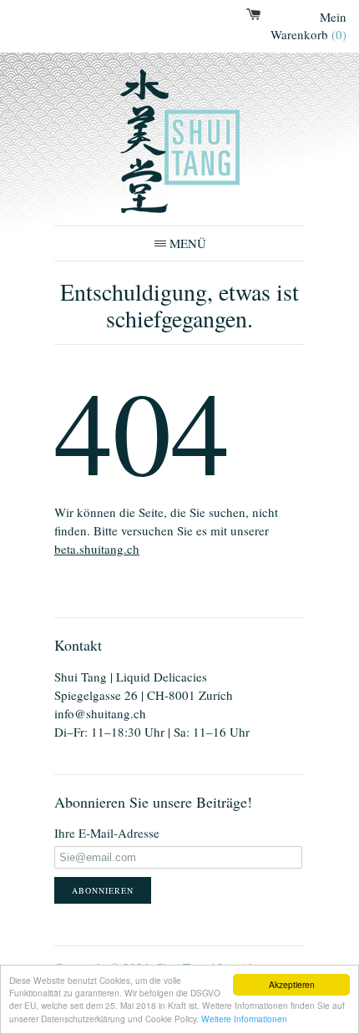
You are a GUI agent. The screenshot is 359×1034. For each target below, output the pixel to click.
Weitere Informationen (244, 1018)
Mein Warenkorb (308, 25)
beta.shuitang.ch (96, 548)
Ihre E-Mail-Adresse (106, 832)
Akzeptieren (292, 984)
